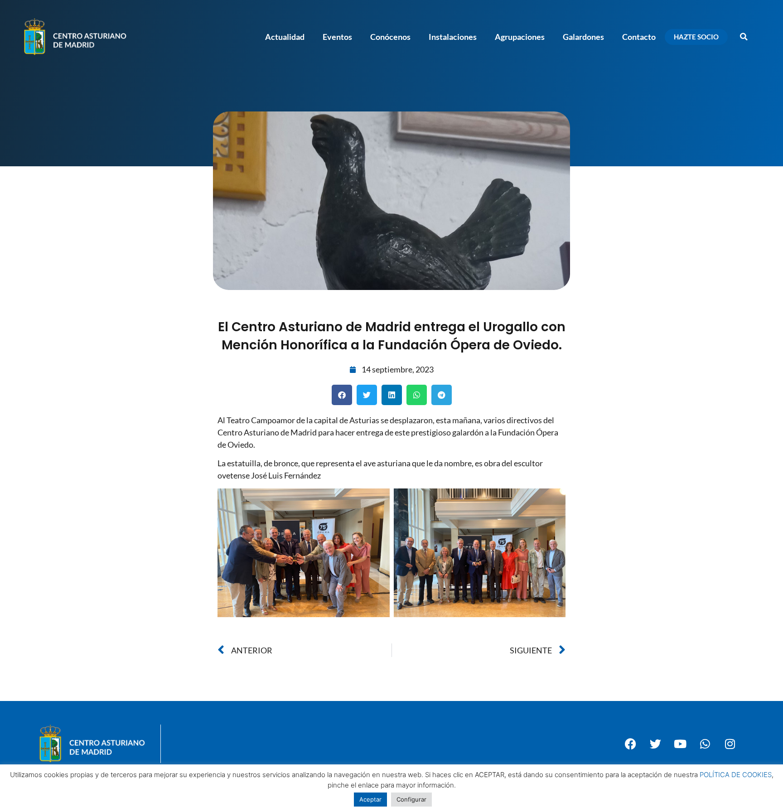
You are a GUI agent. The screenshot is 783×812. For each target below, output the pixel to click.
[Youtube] (680, 743)
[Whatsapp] (705, 743)
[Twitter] (655, 743)
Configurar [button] (411, 799)
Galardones (583, 36)
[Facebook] (630, 743)
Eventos (337, 36)
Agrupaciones (520, 36)
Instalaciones (453, 36)
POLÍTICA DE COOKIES (736, 774)
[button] (743, 37)
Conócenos (390, 36)
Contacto (639, 36)
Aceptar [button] (370, 799)
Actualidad (284, 36)
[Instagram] (730, 743)
